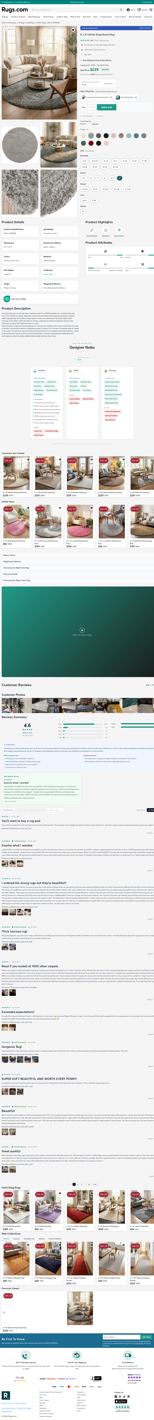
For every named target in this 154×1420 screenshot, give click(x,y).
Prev (69, 1184)
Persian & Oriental (18, 17)
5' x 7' (115, 161)
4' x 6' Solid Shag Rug (43, 1226)
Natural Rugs (48, 17)
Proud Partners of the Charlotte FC (51, 1392)
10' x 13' (115, 167)
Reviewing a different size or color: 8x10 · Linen (17, 1086)
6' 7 (112, 178)
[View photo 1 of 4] (5, 912)
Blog (40, 1397)
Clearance (148, 17)
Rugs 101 (80, 1403)
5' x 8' (125, 161)
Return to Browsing (9, 23)
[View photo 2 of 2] (12, 947)
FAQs (78, 1397)
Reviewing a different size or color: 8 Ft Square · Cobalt (20, 1054)
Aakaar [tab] (42, 1239)
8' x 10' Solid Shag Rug (11, 1226)
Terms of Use (7, 1403)
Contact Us (80, 1392)
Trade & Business (45, 1411)
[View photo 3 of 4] (20, 912)
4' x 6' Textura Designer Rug (13, 1278)
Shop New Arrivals (77, 2)
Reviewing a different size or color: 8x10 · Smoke (18, 1126)
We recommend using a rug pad (106, 91)
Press (79, 1411)
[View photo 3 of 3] (20, 863)
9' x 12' (105, 167)
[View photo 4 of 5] (27, 1059)
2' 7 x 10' (105, 189)
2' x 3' (84, 161)
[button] (73, 30)
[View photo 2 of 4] (12, 912)
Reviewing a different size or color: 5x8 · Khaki (17, 941)
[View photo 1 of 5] (5, 1059)
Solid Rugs (30, 23)
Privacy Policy (143, 1341)
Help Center (81, 1400)
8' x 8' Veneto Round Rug (139, 492)
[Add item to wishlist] (28, 459)
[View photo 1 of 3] (5, 863)
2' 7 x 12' (116, 189)
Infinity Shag (41, 23)
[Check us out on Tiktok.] (124, 1396)
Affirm (41, 1405)
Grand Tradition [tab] (55, 1239)
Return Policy (81, 1405)
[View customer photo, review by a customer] (39, 705)
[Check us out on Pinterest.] (128, 1396)
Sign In (133, 10)
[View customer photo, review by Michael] (69, 705)
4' (91, 178)
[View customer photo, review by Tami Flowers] (24, 705)
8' (119, 178)
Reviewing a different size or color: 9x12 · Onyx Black (19, 987)
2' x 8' (95, 189)
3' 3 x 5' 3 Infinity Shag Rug (76, 1226)
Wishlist (145, 10)
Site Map (42, 1403)
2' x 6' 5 (85, 189)
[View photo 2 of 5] (12, 1059)
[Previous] (4, 477)
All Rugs (5, 17)
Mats (95, 17)
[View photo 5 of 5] (35, 1059)
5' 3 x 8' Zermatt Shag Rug (45, 492)
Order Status (147, 2)
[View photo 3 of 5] (20, 1059)
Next (95, 1184)
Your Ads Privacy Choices (12, 1408)
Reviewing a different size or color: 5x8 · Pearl (17, 1022)
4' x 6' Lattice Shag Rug (139, 1226)
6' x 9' (134, 161)
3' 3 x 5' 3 (95, 161)
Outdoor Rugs (62, 17)
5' (98, 178)
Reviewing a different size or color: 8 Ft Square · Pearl (20, 907)
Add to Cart (106, 107)
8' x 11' (95, 167)
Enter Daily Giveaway (46, 1414)
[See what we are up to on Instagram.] (120, 1396)
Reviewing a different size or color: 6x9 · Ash (16, 828)
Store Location (44, 1400)
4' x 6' (106, 161)
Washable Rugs (34, 17)
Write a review (104, 40)
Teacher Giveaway (45, 1416)
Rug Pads (86, 17)
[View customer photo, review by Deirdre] (84, 705)
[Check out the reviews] (122, 1408)
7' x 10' (144, 161)
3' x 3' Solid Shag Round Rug (14, 541)
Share (101, 116)
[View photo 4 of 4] (27, 912)
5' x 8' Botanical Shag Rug (108, 1226)
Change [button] (95, 124)
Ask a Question (88, 116)
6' (104, 178)
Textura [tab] (6, 1239)
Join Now (146, 1337)
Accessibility (81, 1408)
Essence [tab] (16, 1239)
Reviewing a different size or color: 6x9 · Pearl (19, 798)
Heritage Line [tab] (29, 1239)
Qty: (83, 107)
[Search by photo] (32, 9)
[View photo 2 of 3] (12, 863)
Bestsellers (42, 1408)
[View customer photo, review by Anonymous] (9, 705)
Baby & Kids (75, 17)
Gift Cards (42, 1395)
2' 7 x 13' (128, 189)
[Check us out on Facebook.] (116, 1396)
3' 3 (84, 178)
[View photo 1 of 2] (5, 947)
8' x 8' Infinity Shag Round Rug (15, 492)
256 (89, 1184)
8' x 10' (85, 167)
